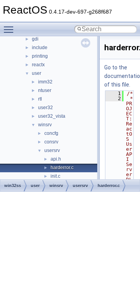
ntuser (44, 90)
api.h (56, 159)
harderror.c (62, 167)
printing (40, 56)
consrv (51, 142)
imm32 (45, 82)
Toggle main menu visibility (10, 29)
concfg (51, 133)
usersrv (52, 150)
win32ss (12, 185)
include (39, 47)
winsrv (45, 124)
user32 (45, 107)
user (36, 73)
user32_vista (51, 116)
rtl (40, 99)
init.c (55, 176)
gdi (35, 39)
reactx (38, 64)
